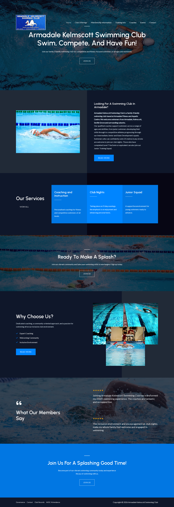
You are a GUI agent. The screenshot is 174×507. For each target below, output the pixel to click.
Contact (152, 22)
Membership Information (101, 22)
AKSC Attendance (53, 502)
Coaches (132, 22)
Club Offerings (81, 22)
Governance (20, 502)
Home (68, 22)
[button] (26, 352)
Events (143, 22)
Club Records (40, 502)
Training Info (120, 22)
